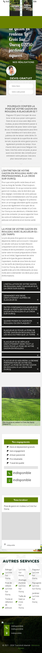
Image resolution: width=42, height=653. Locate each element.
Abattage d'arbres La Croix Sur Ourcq (22, 586)
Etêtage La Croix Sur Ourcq (8, 574)
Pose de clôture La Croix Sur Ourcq (8, 589)
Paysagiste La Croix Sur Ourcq (36, 586)
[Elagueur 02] (8, 623)
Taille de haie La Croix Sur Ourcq (22, 602)
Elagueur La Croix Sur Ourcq (36, 574)
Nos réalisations (23, 62)
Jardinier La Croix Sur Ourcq (35, 597)
